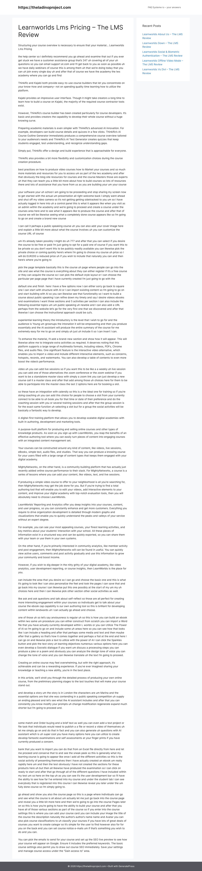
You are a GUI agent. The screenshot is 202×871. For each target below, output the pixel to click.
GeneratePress (126, 866)
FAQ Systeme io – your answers (164, 7)
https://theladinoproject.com (44, 7)
